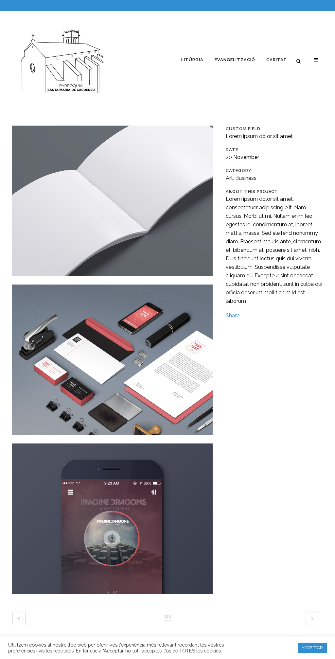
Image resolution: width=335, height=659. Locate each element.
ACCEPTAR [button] (312, 647)
